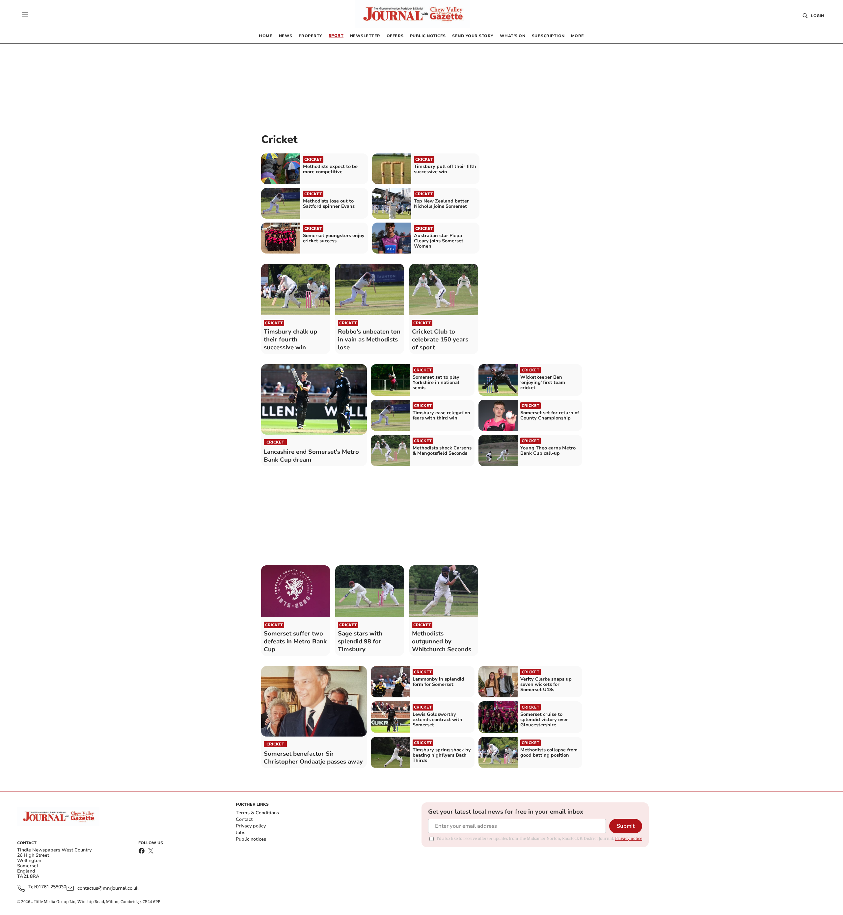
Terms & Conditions (257, 813)
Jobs (240, 832)
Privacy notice (628, 838)
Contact (244, 819)
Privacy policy (251, 826)
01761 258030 (51, 887)
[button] (25, 14)
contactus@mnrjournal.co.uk (107, 888)
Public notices (251, 839)
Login (817, 15)
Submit (626, 826)
